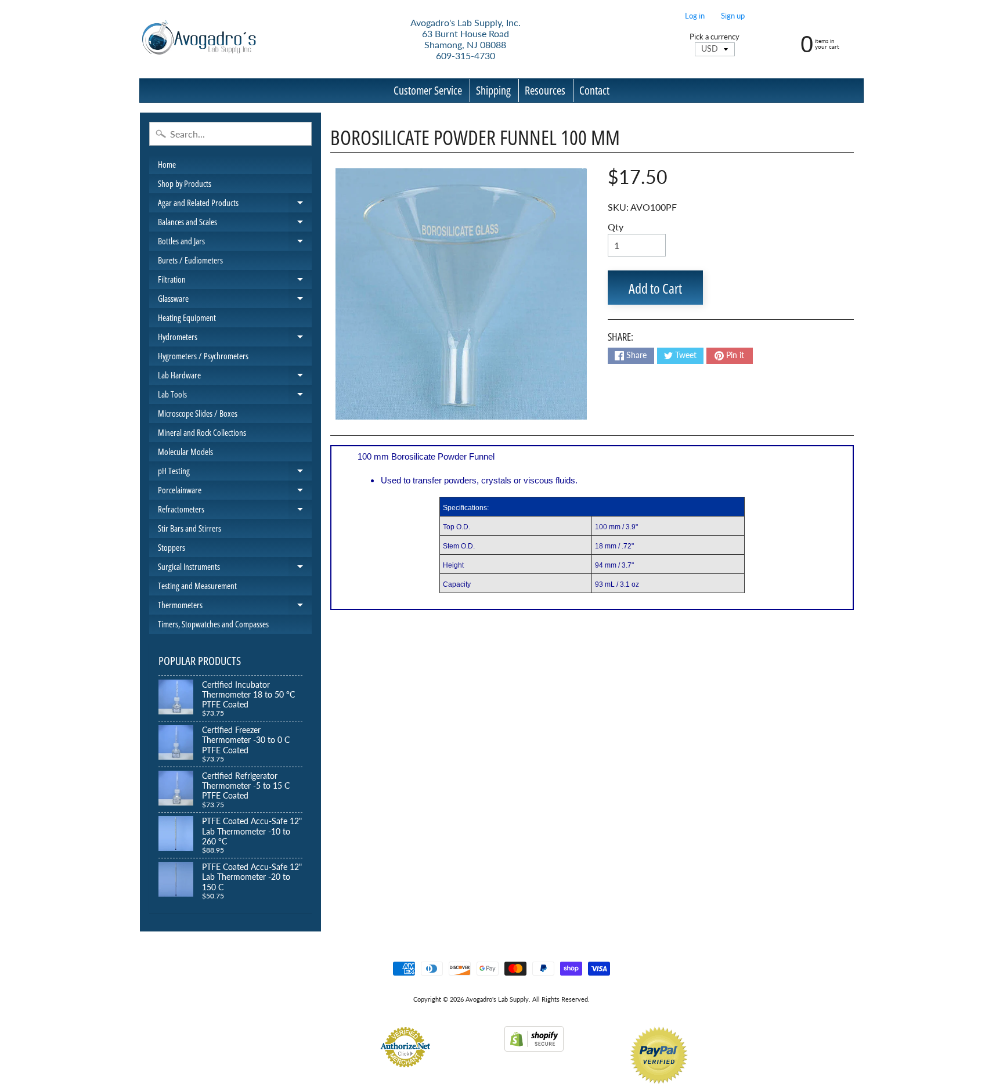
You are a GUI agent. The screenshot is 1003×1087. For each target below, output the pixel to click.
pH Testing (235, 473)
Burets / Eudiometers (190, 260)
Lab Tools (235, 396)
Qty (615, 226)
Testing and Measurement (197, 585)
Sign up (733, 16)
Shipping (493, 90)
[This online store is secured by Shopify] (534, 1044)
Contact (594, 90)
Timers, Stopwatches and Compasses (213, 624)
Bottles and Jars (235, 243)
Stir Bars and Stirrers (189, 528)
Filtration (235, 281)
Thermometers (235, 607)
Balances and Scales (235, 224)
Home (167, 164)
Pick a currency (714, 36)
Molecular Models (185, 451)
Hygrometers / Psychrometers (203, 356)
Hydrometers (235, 338)
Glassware (235, 300)
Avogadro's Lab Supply (497, 999)
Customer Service (428, 90)
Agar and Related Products (235, 204)
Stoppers (171, 547)
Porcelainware (235, 492)
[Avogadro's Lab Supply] (198, 39)
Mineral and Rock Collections (202, 432)
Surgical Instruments (235, 568)
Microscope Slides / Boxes (197, 413)
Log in (695, 16)
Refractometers (235, 511)
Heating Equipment (187, 317)
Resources (545, 90)
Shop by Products (184, 183)
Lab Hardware (235, 377)
